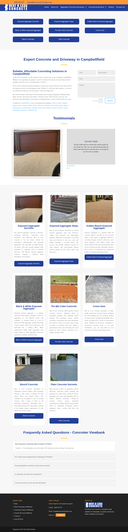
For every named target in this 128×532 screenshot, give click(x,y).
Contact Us (120, 7)
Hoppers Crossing (51, 108)
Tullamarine (16, 110)
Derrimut (59, 108)
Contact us (17, 516)
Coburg (65, 108)
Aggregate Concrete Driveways (72, 7)
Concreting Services (96, 7)
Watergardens (16, 108)
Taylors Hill (54, 105)
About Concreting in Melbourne (23, 507)
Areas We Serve (18, 519)
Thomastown (24, 110)
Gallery (111, 7)
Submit (110, 100)
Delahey (66, 105)
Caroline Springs (26, 108)
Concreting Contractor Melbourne (23, 510)
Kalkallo (65, 103)
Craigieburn (46, 105)
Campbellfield (25, 103)
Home (47, 7)
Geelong (60, 105)
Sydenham (34, 108)
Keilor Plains (42, 108)
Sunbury (25, 105)
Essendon (59, 103)
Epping (15, 105)
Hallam (30, 105)
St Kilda (53, 103)
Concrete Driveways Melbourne (23, 513)
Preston (20, 105)
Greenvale (34, 110)
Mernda (40, 105)
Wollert (35, 105)
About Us (54, 7)
